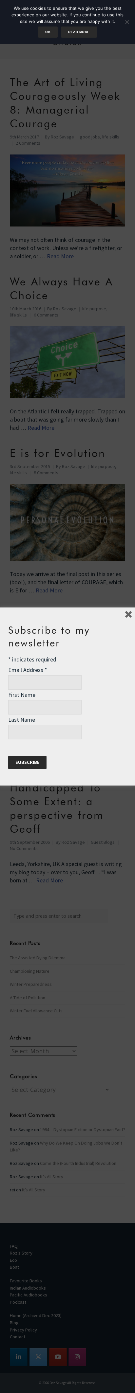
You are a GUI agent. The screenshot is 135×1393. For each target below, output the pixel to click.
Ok (47, 32)
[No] (127, 22)
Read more (78, 32)
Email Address (27, 670)
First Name (21, 694)
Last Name (21, 719)
